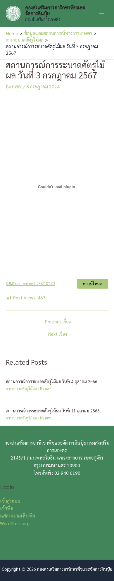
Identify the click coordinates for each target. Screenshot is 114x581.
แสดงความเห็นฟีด (17, 516)
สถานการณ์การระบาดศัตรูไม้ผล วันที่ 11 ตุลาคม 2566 (53, 410)
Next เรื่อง (57, 334)
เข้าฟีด (6, 508)
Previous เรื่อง (58, 321)
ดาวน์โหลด (92, 283)
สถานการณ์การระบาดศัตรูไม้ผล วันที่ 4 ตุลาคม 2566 (51, 381)
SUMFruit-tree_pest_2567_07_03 (30, 283)
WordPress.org (15, 523)
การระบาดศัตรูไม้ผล (21, 388)
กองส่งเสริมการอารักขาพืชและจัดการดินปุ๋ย (55, 10)
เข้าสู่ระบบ (10, 501)
